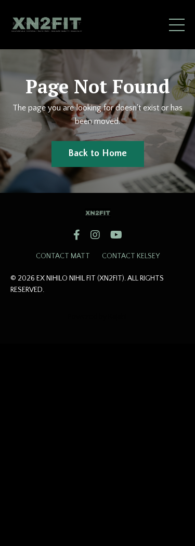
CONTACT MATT (63, 256)
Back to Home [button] (97, 153)
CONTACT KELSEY (131, 256)
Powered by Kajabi (97, 317)
